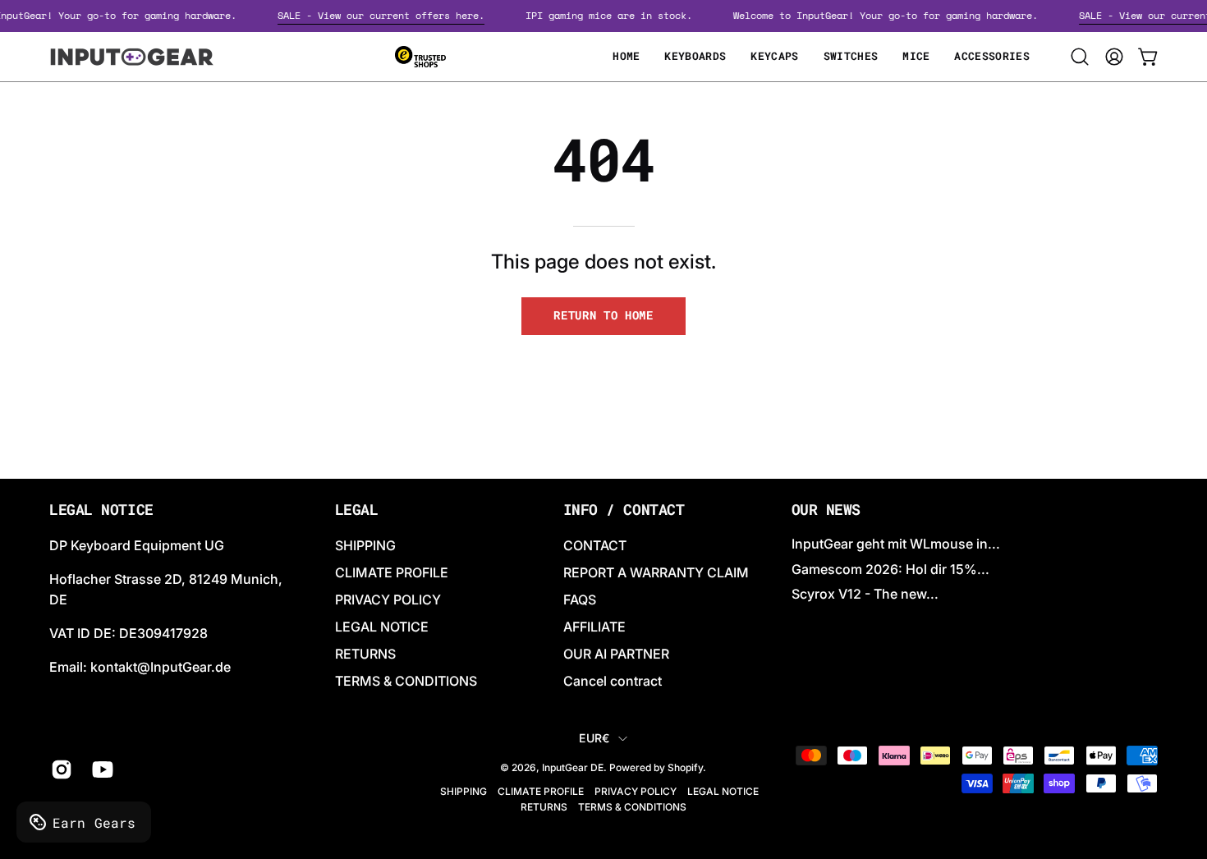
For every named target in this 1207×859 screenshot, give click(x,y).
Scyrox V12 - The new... (865, 594)
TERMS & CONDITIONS (406, 681)
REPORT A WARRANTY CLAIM (656, 572)
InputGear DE (573, 767)
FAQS (579, 599)
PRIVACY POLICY (388, 599)
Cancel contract (612, 681)
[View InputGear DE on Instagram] (59, 769)
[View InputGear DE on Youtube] (100, 769)
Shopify (685, 767)
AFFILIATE (594, 626)
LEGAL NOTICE (382, 626)
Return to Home (603, 315)
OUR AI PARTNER (616, 653)
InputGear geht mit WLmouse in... (896, 543)
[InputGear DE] (131, 57)
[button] (1079, 56)
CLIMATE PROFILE (391, 572)
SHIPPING (365, 545)
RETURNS (365, 653)
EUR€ (594, 738)
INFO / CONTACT (624, 510)
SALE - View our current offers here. (387, 15)
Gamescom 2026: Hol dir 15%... (890, 569)
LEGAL (357, 510)
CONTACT (594, 545)
